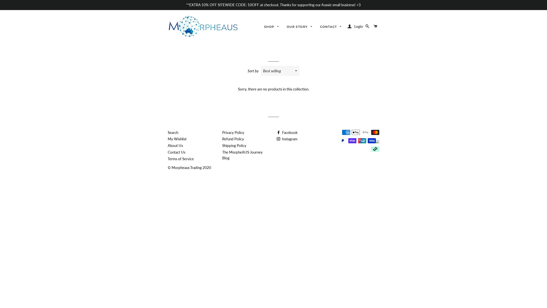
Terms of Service (181, 159)
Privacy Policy (233, 132)
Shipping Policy (234, 145)
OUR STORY (298, 27)
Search (173, 132)
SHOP (269, 27)
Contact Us (176, 152)
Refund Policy (233, 139)
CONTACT (329, 27)
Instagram (289, 139)
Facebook (289, 132)
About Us (175, 145)
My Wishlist (177, 139)
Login (358, 26)
